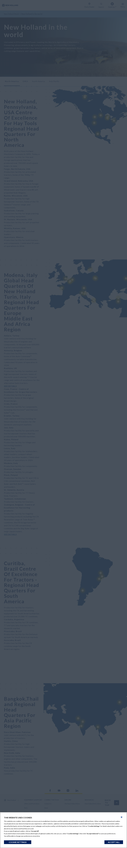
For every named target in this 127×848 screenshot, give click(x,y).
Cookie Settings (18, 842)
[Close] (121, 817)
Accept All (114, 842)
